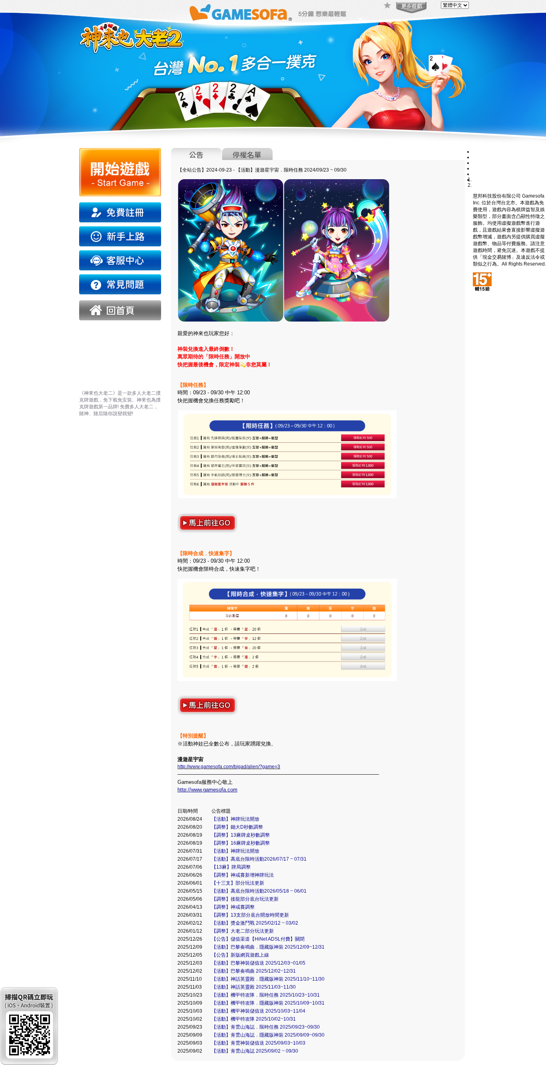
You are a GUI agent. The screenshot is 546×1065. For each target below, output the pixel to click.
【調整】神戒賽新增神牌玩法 (242, 875)
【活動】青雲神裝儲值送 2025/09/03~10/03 (258, 1043)
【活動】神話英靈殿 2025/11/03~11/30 (253, 987)
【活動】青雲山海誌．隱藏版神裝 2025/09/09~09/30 (268, 1035)
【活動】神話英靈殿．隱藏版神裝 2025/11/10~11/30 (268, 979)
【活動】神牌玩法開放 (235, 819)
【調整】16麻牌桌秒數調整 (240, 843)
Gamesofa (240, 12)
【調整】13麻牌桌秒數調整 (240, 835)
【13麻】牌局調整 (231, 867)
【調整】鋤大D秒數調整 (237, 827)
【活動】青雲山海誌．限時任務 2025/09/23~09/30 (265, 1027)
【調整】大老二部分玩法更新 (242, 931)
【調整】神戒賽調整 (233, 907)
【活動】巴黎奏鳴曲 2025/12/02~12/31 (253, 971)
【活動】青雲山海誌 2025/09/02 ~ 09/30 (254, 1051)
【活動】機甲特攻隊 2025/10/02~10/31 (253, 1019)
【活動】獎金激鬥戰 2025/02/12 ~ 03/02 (254, 923)
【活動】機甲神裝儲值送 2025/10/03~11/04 (258, 1011)
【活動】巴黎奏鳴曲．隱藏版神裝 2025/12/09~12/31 (268, 947)
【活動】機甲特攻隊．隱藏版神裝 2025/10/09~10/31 (268, 1003)
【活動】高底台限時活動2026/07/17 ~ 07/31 (259, 859)
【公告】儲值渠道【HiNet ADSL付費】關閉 (258, 939)
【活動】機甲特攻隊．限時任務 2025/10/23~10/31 (265, 995)
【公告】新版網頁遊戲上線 (240, 955)
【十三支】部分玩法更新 (237, 883)
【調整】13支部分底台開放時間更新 (250, 915)
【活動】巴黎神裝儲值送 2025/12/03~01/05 (258, 963)
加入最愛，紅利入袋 (388, 6)
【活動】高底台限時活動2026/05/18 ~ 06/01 (259, 891)
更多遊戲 (410, 8)
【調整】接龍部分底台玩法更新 (245, 899)
